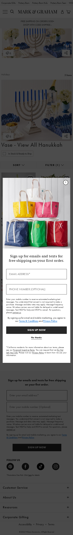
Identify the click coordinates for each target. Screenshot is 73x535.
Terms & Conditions (28, 321)
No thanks (36, 337)
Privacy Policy (50, 321)
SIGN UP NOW (36, 330)
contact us (16, 312)
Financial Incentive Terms (24, 350)
